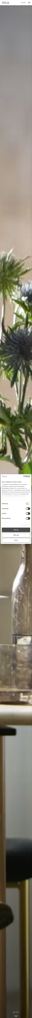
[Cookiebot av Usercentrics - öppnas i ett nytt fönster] (23, 476)
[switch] (28, 508)
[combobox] (23, 2)
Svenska (23, 2)
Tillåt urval (16, 535)
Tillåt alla (16, 530)
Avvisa (16, 540)
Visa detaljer (23, 525)
